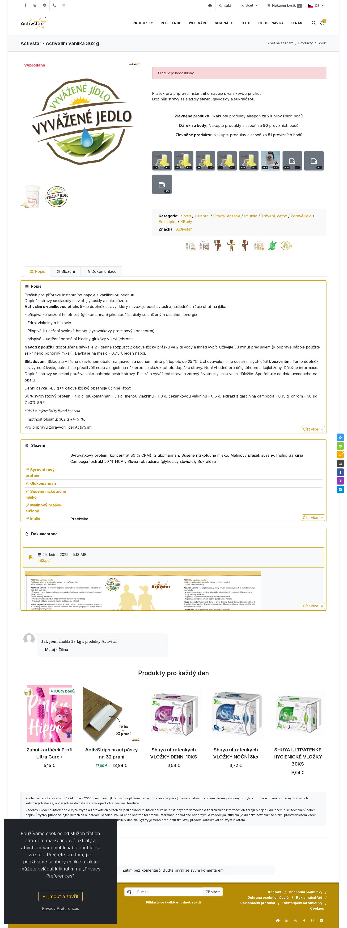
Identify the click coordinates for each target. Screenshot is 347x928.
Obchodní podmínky (305, 892)
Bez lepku (168, 221)
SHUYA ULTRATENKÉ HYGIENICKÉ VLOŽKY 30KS (298, 757)
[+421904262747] (54, 5)
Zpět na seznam (280, 43)
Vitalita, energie (227, 216)
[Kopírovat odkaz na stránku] (340, 437)
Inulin (34, 518)
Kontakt (225, 6)
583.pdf (44, 560)
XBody (186, 221)
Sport (322, 43)
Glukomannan (42, 483)
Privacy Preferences (60, 908)
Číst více (311, 429)
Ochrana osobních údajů (268, 897)
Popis (39, 271)
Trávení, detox (274, 216)
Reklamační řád (309, 897)
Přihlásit (213, 892)
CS (317, 6)
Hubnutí (203, 216)
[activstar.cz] (278, 920)
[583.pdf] (31, 557)
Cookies (317, 908)
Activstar (184, 229)
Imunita (251, 216)
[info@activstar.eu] (64, 5)
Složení (67, 271)
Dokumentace (103, 271)
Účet (249, 5)
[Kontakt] (340, 463)
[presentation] (16, 733)
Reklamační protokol (257, 903)
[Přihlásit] (340, 446)
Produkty (305, 43)
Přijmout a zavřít (60, 896)
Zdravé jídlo (302, 216)
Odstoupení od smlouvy (302, 903)
